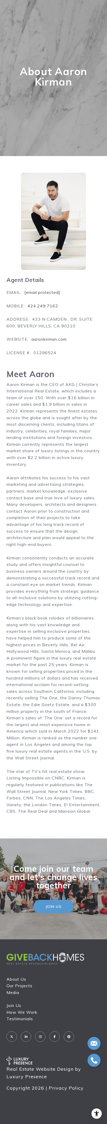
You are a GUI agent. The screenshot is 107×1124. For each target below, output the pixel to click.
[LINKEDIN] (26, 1036)
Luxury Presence (26, 1077)
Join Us (13, 1005)
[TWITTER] (11, 1036)
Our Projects (19, 985)
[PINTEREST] (69, 1036)
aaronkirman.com (49, 339)
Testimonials (19, 1018)
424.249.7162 (43, 305)
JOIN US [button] (53, 906)
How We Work (21, 1012)
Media (12, 992)
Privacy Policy (66, 1088)
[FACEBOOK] (54, 1036)
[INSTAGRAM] (40, 1036)
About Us (16, 979)
